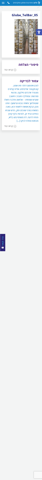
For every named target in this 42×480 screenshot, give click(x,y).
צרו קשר (2, 241)
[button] (39, 32)
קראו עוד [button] (8, 69)
